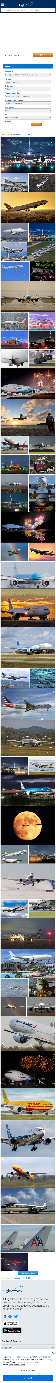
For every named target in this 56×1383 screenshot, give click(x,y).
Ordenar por (10, 86)
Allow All (28, 1378)
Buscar (8, 122)
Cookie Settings (28, 1370)
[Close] (53, 1353)
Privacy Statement (17, 1365)
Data (7, 115)
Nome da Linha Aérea (14, 100)
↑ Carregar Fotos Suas (43, 55)
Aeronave (9, 72)
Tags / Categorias (12, 93)
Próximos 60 (17, 135)
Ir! (36, 124)
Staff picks (9, 107)
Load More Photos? (28, 1273)
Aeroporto (9, 79)
